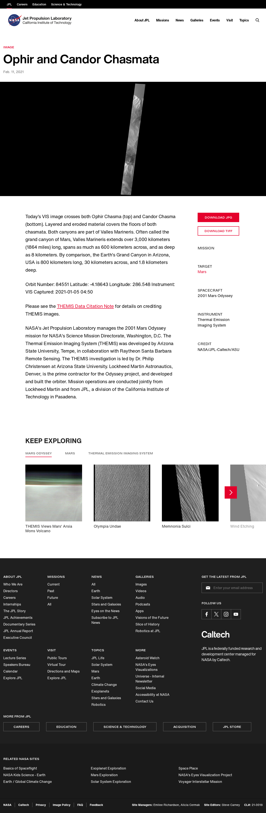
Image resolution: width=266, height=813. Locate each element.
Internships (12, 604)
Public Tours (57, 657)
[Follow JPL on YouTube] (236, 614)
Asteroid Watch (147, 657)
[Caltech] (215, 634)
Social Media (145, 687)
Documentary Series (19, 624)
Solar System (101, 597)
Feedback (96, 805)
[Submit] (207, 587)
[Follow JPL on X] (216, 614)
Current (53, 584)
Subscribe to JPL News (104, 620)
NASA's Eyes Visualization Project (205, 774)
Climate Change (104, 684)
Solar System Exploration (111, 781)
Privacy (41, 805)
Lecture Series (14, 657)
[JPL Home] (48, 20)
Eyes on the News (105, 610)
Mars (202, 271)
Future (52, 597)
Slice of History (147, 624)
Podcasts (142, 604)
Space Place (188, 768)
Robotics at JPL (147, 630)
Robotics (98, 704)
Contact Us (144, 701)
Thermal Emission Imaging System (120, 453)
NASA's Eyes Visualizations (146, 667)
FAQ (80, 805)
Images (141, 584)
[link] (133, 139)
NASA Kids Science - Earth (24, 774)
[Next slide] (231, 492)
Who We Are (12, 584)
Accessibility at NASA (152, 694)
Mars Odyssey (38, 453)
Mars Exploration (104, 774)
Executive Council (17, 637)
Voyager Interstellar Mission (200, 781)
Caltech (23, 805)
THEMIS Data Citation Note (85, 306)
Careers (9, 597)
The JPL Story (14, 610)
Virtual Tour (56, 664)
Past (50, 590)
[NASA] (14, 20)
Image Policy (61, 805)
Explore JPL (12, 677)
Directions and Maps (63, 671)
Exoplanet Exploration (108, 768)
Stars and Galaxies (106, 604)
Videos (140, 590)
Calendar (10, 671)
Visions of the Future (152, 617)
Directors (10, 590)
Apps (139, 610)
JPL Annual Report (18, 630)
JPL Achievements (17, 617)
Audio (140, 597)
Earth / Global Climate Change (27, 781)
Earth (95, 590)
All (49, 604)
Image (8, 47)
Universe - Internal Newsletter (149, 679)
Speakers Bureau (16, 664)
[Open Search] (257, 20)
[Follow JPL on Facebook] (207, 614)
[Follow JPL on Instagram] (226, 614)
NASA (7, 805)
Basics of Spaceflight (20, 768)
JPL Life (97, 657)
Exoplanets (100, 691)
